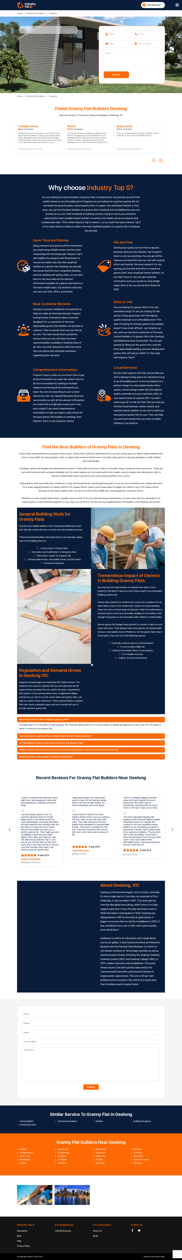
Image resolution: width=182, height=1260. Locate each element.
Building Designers (142, 1121)
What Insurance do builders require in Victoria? (46, 756)
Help (19, 1241)
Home (20, 13)
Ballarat (23, 1149)
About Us (97, 1231)
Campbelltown (26, 1153)
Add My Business (63, 1231)
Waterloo (62, 1163)
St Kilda (99, 1159)
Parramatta (25, 1159)
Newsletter (22, 1231)
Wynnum (138, 1163)
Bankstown (63, 1149)
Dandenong (63, 1153)
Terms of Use (148, 1257)
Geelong (52, 13)
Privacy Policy (23, 1246)
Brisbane (138, 1149)
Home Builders (26, 1121)
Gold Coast (25, 1156)
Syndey (23, 1163)
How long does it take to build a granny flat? (44, 719)
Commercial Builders (67, 1121)
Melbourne (101, 1156)
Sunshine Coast (141, 1159)
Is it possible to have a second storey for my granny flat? (51, 743)
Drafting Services (28, 1125)
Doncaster (101, 1153)
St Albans (62, 1159)
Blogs (95, 1236)
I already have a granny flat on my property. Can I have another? (55, 736)
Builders (99, 1121)
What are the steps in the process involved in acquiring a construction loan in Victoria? (68, 750)
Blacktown (101, 1149)
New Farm (138, 1156)
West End (100, 1163)
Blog (19, 1236)
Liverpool (62, 1156)
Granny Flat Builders (35, 13)
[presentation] (153, 160)
